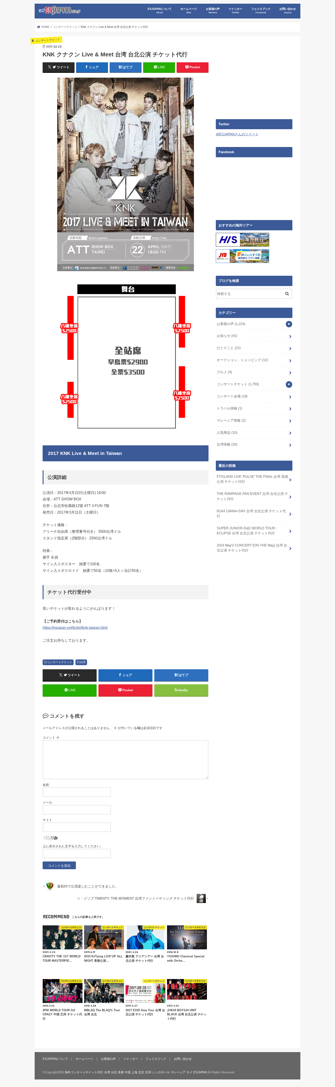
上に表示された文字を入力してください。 (73, 846)
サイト (47, 820)
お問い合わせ (287, 10)
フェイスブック (261, 10)
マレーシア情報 (231, 420)
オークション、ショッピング (242, 360)
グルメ (224, 372)
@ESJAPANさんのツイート (237, 134)
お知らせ (227, 336)
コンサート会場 (232, 396)
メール (47, 802)
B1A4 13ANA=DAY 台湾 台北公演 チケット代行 (251, 513)
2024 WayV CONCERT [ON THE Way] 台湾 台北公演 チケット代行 (252, 548)
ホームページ (188, 10)
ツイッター (235, 10)
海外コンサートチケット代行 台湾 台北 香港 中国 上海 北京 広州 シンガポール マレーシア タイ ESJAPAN (136, 1072)
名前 (46, 785)
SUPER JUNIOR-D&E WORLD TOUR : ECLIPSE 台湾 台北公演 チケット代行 (247, 530)
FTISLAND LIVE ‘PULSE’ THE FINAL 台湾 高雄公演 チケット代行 (252, 479)
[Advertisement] (254, 76)
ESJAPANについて (160, 10)
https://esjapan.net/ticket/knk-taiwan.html (75, 627)
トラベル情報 (229, 408)
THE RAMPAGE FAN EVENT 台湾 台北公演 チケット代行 (252, 496)
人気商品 (227, 432)
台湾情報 (227, 444)
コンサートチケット (59, 662)
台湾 (82, 662)
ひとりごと (229, 348)
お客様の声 (213, 10)
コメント (51, 737)
